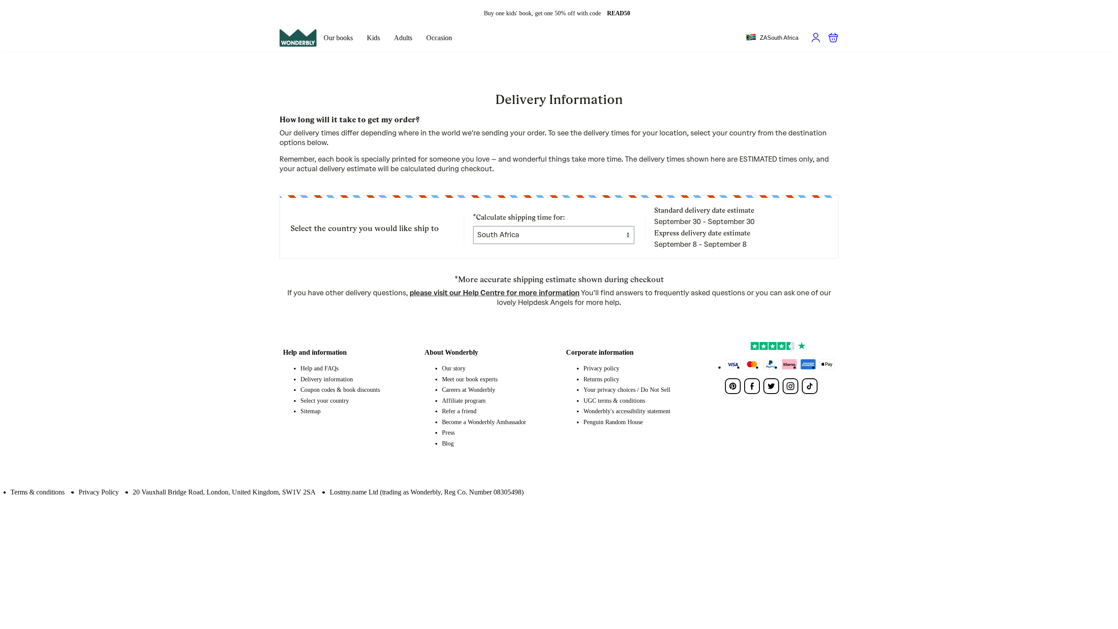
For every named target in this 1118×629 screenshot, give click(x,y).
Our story (454, 368)
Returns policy (601, 379)
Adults (403, 37)
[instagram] (790, 386)
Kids (373, 37)
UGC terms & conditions (614, 400)
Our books (338, 37)
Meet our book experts (469, 379)
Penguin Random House (613, 422)
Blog (448, 443)
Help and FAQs (319, 368)
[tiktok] (810, 386)
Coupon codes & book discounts (340, 390)
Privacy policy (601, 368)
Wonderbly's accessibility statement (626, 411)
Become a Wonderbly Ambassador (484, 422)
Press (448, 432)
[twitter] (771, 386)
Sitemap (310, 411)
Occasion (439, 37)
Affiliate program (464, 400)
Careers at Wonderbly (468, 390)
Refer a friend (459, 411)
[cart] (833, 37)
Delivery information (326, 379)
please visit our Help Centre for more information (495, 293)
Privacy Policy (99, 492)
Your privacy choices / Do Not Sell (626, 390)
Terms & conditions (37, 492)
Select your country (324, 400)
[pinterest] (733, 386)
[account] (816, 37)
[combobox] (772, 38)
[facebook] (752, 386)
